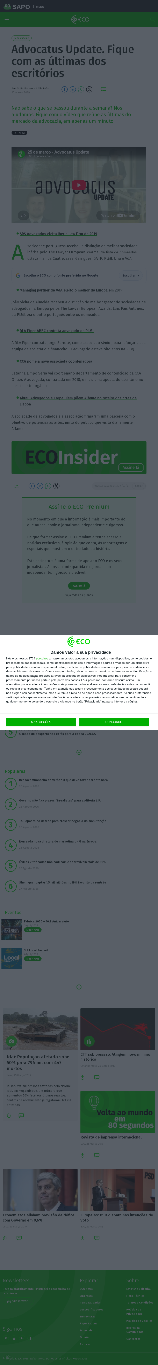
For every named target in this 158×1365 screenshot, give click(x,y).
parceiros (42, 658)
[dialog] (79, 682)
